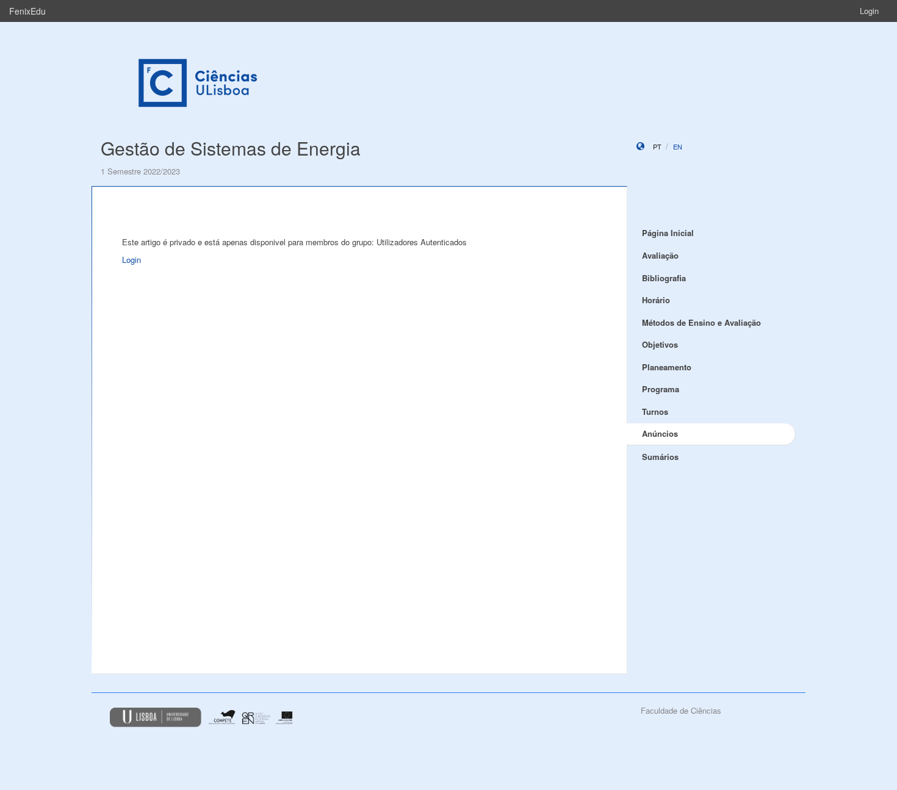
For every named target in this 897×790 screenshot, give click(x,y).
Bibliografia (664, 278)
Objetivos (660, 344)
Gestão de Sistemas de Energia (231, 148)
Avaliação (660, 255)
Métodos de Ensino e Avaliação (701, 322)
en (677, 146)
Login (869, 10)
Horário (656, 300)
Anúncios (660, 433)
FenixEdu (27, 11)
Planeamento (666, 367)
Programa (660, 389)
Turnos (655, 411)
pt (657, 146)
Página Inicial (668, 233)
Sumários (660, 456)
